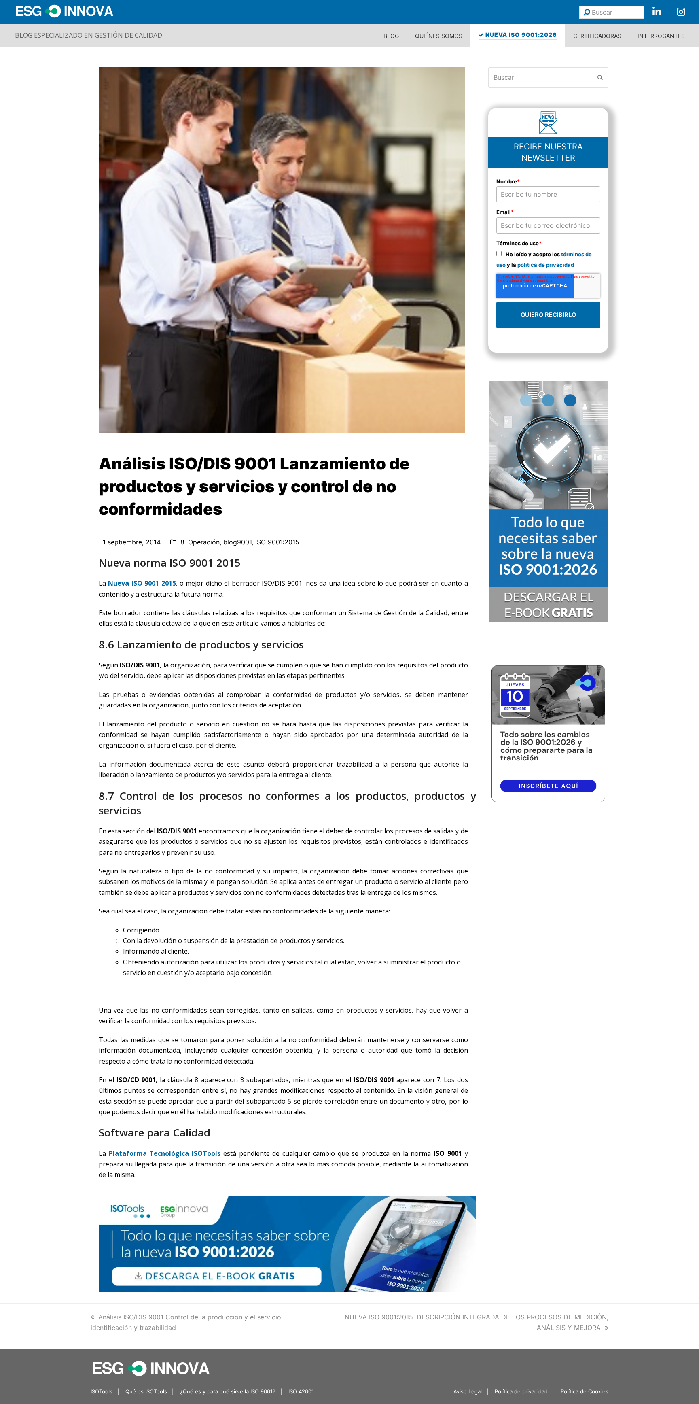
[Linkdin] (656, 12)
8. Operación (200, 542)
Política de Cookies (584, 1391)
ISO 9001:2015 (277, 542)
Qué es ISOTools (146, 1391)
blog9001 (237, 542)
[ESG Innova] (151, 1368)
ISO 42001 (301, 1391)
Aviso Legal (467, 1391)
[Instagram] (680, 12)
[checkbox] (548, 259)
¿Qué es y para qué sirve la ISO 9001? (227, 1391)
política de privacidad (545, 264)
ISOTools (101, 1391)
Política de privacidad (522, 1391)
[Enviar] (586, 12)
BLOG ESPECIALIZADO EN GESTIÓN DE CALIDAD (88, 35)
